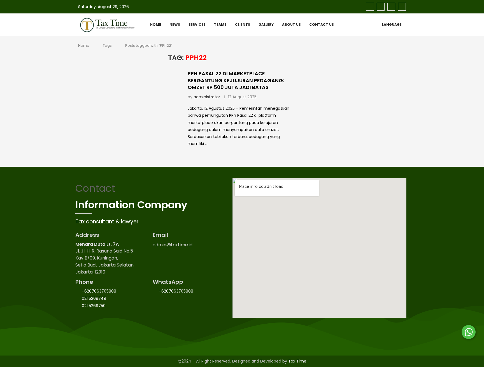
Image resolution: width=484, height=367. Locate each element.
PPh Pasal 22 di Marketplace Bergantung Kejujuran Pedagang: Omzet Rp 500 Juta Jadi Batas (236, 80)
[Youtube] (391, 7)
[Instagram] (381, 7)
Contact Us (321, 24)
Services (197, 24)
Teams (220, 24)
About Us (291, 24)
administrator (207, 97)
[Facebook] (370, 7)
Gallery (266, 24)
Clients (242, 24)
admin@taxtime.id (172, 245)
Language (392, 24)
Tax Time (297, 361)
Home (155, 24)
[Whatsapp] (402, 7)
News (174, 24)
